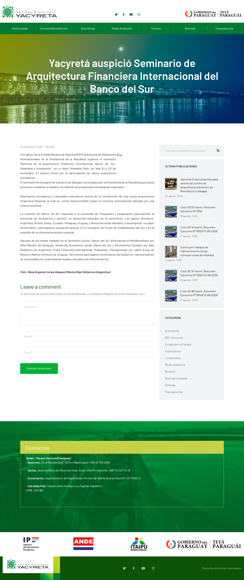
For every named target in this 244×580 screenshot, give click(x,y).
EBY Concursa (174, 337)
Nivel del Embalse (176, 378)
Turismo (156, 28)
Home (58, 99)
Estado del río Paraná (178, 344)
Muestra (170, 371)
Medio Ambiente (122, 28)
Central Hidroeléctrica (54, 28)
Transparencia (224, 28)
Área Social (88, 28)
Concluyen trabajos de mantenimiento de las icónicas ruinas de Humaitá (197, 251)
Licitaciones (172, 358)
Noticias (190, 28)
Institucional (20, 28)
